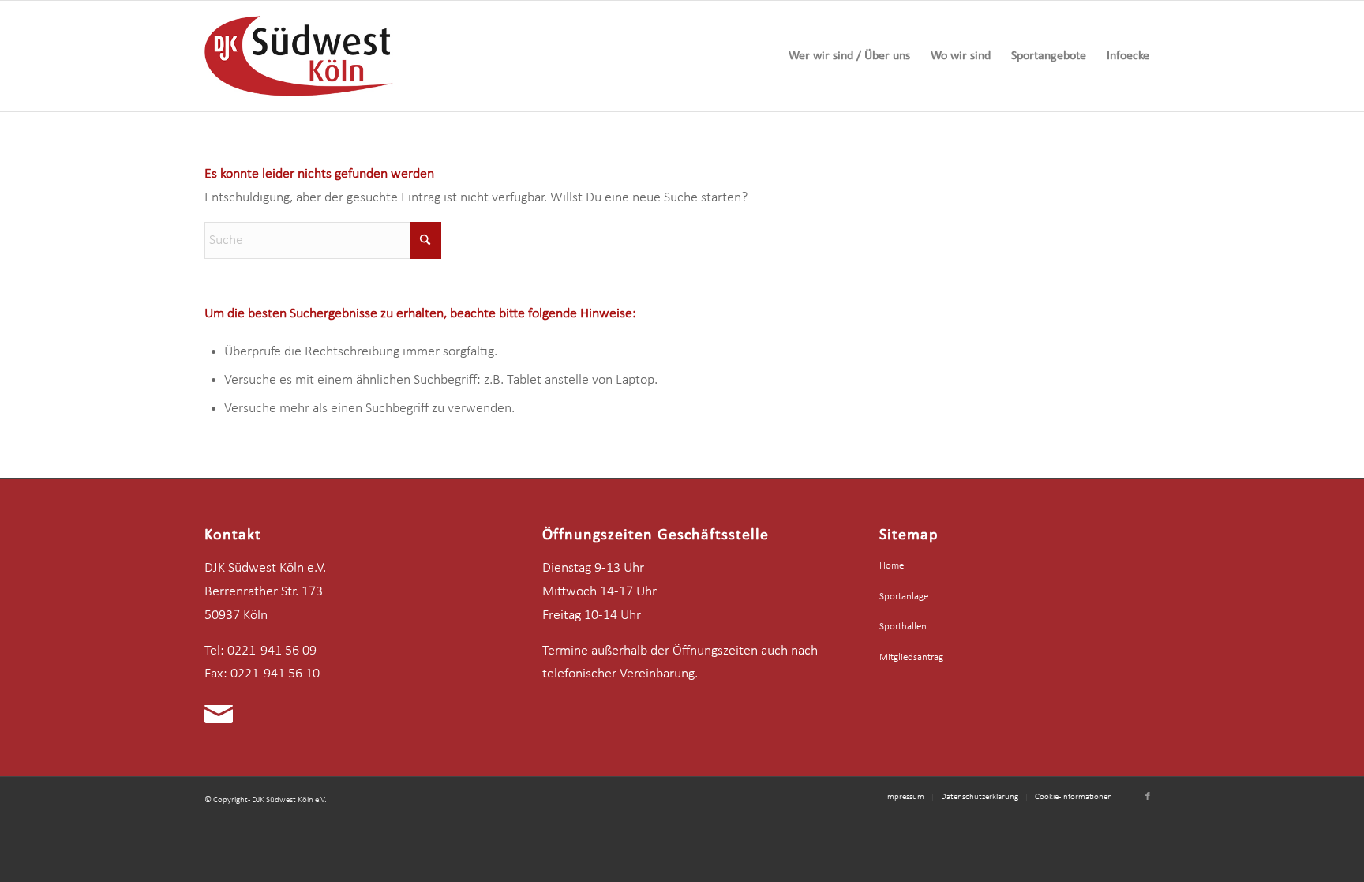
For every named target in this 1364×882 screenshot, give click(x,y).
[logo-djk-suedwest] (298, 56)
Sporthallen (903, 626)
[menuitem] (849, 56)
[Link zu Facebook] (1148, 797)
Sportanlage (903, 596)
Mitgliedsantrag (911, 657)
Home (891, 566)
